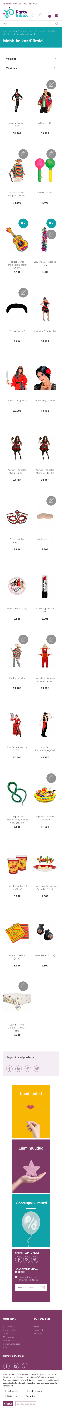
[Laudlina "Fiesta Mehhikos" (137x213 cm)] (17, 1002)
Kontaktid (38, 1330)
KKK (5, 1347)
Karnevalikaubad (25, 31)
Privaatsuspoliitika (11, 1344)
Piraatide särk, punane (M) (17, 402)
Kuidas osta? (9, 1330)
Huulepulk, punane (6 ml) (44, 610)
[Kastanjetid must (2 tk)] (45, 932)
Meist (36, 1327)
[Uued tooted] (31, 1111)
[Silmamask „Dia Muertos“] (17, 516)
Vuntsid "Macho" (17, 331)
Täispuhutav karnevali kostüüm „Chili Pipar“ (45, 679)
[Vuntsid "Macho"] (17, 308)
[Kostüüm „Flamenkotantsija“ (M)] (45, 724)
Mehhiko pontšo (44, 123)
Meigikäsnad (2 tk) (45, 539)
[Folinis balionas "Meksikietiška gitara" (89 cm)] (17, 239)
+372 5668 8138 (29, 4)
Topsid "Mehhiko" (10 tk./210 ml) (17, 887)
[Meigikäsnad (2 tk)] (45, 516)
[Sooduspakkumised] (31, 1220)
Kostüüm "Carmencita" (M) (17, 749)
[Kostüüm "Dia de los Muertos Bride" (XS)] (45, 447)
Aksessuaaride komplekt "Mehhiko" (17, 194)
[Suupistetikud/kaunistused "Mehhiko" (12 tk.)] (45, 863)
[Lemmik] (32, 15)
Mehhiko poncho (17, 678)
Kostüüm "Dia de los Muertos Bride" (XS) (45, 471)
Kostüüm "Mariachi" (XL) (17, 124)
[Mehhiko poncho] (17, 655)
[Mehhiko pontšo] (45, 100)
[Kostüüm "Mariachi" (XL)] (17, 100)
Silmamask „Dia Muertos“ (17, 540)
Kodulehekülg (9, 31)
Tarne (5, 1333)
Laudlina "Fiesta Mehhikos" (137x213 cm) (17, 1028)
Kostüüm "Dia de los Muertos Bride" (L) (17, 471)
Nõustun (8, 1404)
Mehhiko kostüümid (26, 34)
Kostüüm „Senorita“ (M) (45, 331)
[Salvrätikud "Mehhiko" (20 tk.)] (17, 932)
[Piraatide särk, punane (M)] (17, 378)
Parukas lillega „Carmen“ (45, 400)
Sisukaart (38, 1333)
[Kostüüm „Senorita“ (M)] (45, 308)
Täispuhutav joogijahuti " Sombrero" (45, 818)
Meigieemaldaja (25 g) (17, 609)
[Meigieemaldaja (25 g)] (17, 586)
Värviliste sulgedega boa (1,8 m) (45, 263)
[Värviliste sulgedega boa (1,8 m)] (45, 239)
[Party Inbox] (15, 12)
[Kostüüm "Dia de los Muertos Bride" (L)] (17, 447)
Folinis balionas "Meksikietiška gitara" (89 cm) (17, 265)
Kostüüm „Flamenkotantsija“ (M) (45, 749)
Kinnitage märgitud (25, 1404)
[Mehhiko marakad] (45, 170)
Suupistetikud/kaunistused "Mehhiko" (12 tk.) (46, 887)
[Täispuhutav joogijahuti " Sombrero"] (45, 794)
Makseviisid (8, 1337)
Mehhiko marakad (45, 192)
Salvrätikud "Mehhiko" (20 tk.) (17, 957)
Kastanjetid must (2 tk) (45, 955)
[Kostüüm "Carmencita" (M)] (17, 724)
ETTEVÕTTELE (10, 1327)
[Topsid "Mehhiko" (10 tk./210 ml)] (17, 863)
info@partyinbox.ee (12, 4)
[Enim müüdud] (31, 1166)
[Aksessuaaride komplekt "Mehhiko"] (17, 170)
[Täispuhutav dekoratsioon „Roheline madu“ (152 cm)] (17, 794)
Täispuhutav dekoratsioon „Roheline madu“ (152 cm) (17, 820)
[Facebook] (9, 1068)
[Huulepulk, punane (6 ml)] (45, 586)
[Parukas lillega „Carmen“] (45, 378)
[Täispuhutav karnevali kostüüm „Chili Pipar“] (45, 655)
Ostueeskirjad (9, 1340)
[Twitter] (36, 1068)
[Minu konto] (40, 15)
